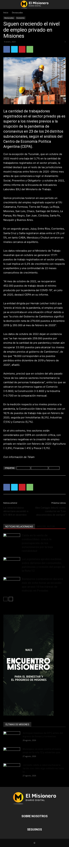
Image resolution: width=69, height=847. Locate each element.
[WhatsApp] (29, 49)
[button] (5, 4)
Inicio (5, 12)
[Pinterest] (22, 49)
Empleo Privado (39, 468)
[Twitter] (14, 49)
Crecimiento (23, 468)
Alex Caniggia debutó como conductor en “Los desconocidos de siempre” (50, 511)
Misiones (54, 468)
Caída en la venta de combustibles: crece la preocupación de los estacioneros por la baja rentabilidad (37, 543)
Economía (20, 18)
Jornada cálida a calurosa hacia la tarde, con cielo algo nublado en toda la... (43, 768)
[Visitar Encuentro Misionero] (34, 665)
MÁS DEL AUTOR (46, 526)
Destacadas (17, 12)
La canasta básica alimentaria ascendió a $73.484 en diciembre (15, 511)
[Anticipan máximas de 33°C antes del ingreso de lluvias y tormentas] (11, 737)
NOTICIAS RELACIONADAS (19, 526)
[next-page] (11, 599)
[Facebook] (6, 49)
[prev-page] (5, 599)
